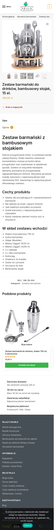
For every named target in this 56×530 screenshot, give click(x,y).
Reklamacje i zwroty (12, 493)
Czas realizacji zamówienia (15, 489)
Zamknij (27, 525)
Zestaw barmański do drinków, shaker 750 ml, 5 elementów (26, 352)
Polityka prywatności (12, 462)
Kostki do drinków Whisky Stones (18, 442)
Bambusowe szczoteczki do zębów (19, 439)
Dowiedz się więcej (27, 365)
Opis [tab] (4, 120)
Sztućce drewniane (11, 435)
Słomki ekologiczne (11, 427)
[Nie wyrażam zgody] (50, 519)
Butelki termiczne (10, 431)
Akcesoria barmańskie (26, 16)
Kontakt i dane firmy (12, 466)
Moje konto (7, 478)
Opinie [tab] (7, 127)
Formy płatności (10, 482)
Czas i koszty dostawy (13, 485)
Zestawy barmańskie (31, 283)
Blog (4, 505)
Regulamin (7, 458)
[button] (49, 7)
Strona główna (8, 16)
